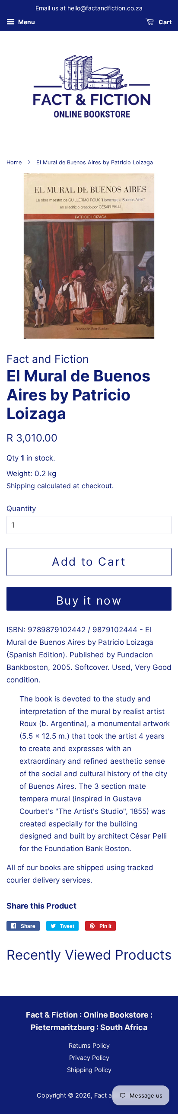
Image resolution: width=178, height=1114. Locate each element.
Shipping (20, 485)
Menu (26, 22)
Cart (164, 22)
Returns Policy (89, 1045)
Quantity (21, 508)
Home (14, 162)
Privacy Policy (89, 1057)
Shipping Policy (89, 1069)
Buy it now (89, 600)
